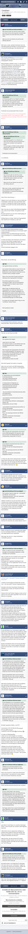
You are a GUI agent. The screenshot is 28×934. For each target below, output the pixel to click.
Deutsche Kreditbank (8, 81)
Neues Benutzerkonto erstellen (14, 906)
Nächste (22, 19)
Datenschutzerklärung (16, 931)
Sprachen (9, 931)
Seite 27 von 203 (14, 19)
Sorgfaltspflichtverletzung (7, 69)
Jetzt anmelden (14, 915)
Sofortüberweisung (19, 57)
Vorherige (5, 19)
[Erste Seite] (2, 20)
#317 (20, 880)
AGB (19, 63)
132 (26, 920)
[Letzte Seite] (26, 20)
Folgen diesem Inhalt (13, 920)
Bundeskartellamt (16, 72)
